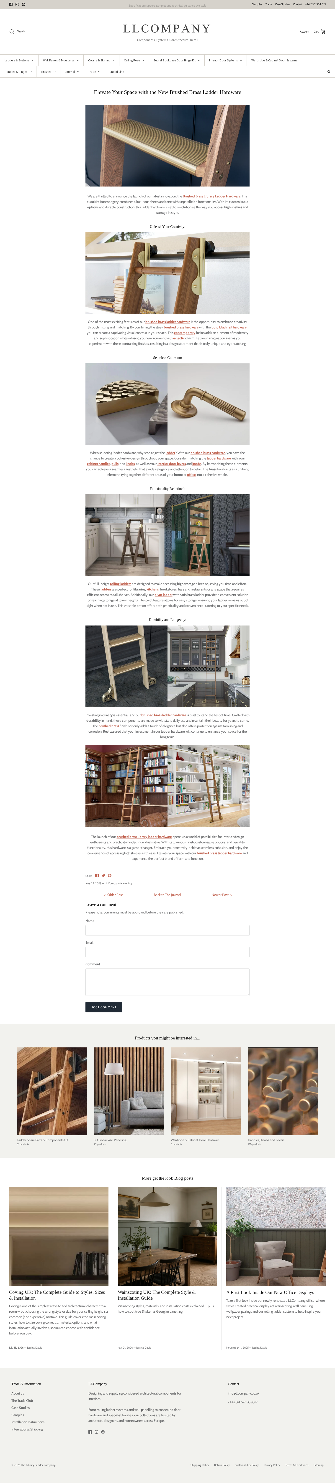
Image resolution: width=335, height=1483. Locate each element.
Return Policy (222, 1465)
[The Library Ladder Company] (167, 31)
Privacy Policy (272, 1465)
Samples (257, 4)
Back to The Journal (167, 895)
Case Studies (282, 4)
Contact (297, 4)
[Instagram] (17, 4)
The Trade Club (22, 1401)
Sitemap (319, 1465)
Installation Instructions (27, 1422)
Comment (92, 964)
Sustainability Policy (247, 1465)
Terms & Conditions (296, 1465)
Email (89, 943)
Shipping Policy (200, 1465)
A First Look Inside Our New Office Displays (270, 1292)
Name (89, 921)
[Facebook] (11, 4)
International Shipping (27, 1429)
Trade (268, 4)
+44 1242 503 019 (315, 4)
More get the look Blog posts (167, 1178)
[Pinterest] (23, 4)
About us (17, 1393)
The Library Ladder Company (38, 1465)
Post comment (103, 1007)
